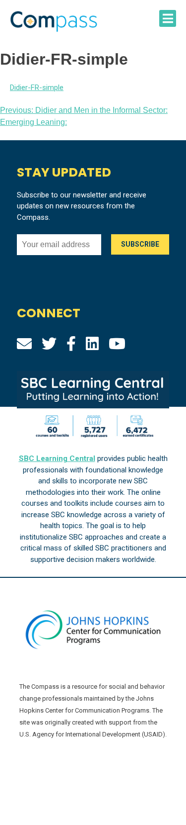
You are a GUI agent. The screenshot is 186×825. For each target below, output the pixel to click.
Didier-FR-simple (36, 87)
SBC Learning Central (57, 458)
